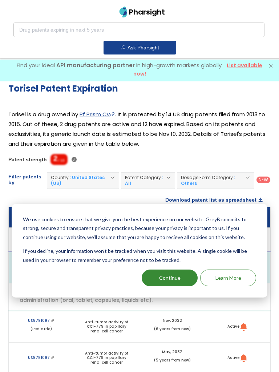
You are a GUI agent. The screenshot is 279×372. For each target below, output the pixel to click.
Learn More (228, 278)
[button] (83, 181)
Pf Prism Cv (95, 114)
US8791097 (39, 320)
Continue (170, 278)
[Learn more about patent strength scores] (74, 159)
